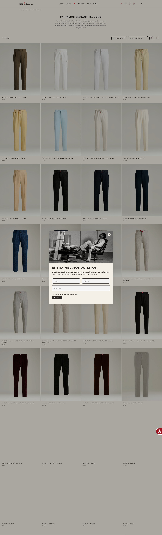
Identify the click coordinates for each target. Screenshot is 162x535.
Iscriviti (57, 298)
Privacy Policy (72, 294)
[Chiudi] (109, 234)
